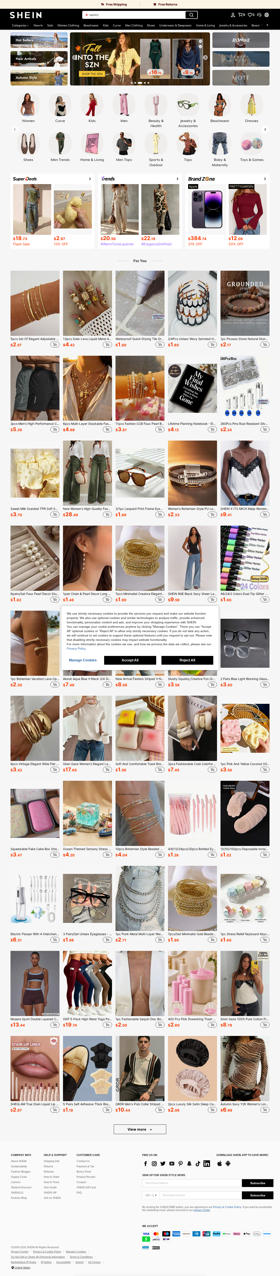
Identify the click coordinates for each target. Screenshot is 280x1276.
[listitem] (35, 310)
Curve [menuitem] (117, 25)
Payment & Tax (85, 1166)
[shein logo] (26, 15)
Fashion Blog (19, 1197)
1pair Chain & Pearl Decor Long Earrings (87, 594)
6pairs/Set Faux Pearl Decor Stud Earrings (35, 594)
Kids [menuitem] (105, 25)
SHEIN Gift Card (86, 1187)
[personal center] (233, 14)
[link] (70, 4)
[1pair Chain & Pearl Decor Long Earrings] (87, 558)
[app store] (220, 1165)
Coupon (81, 1182)
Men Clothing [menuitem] (134, 25)
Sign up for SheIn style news (163, 1175)
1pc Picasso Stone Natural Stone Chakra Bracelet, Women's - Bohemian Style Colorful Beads (245, 339)
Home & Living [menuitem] (205, 25)
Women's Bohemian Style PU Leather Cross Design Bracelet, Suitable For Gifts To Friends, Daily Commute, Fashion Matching (192, 509)
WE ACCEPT (150, 1226)
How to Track (51, 1182)
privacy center (202, 1210)
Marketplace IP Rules (23, 1262)
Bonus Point (84, 1171)
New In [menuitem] (38, 25)
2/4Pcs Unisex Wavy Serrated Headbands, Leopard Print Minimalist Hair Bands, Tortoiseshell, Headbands (192, 339)
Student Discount (21, 1187)
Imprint (79, 1262)
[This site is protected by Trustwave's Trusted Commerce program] (145, 1247)
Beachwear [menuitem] (91, 25)
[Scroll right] (267, 25)
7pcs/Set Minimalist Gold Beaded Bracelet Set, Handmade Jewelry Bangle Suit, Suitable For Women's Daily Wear (192, 934)
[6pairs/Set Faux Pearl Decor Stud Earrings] (35, 558)
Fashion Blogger (21, 1171)
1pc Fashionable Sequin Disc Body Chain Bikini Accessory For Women (140, 1019)
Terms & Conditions (81, 1257)
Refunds (49, 1171)
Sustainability (19, 1166)
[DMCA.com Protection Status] (156, 1247)
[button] (259, 14)
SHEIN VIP (50, 1192)
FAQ (79, 1192)
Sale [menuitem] (50, 25)
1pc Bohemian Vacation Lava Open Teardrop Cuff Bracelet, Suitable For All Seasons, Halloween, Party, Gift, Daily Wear (35, 679)
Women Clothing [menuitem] (68, 25)
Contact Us (83, 1161)
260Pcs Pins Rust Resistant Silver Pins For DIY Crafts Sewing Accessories (245, 423)
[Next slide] (205, 57)
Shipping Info (52, 1161)
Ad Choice (94, 1262)
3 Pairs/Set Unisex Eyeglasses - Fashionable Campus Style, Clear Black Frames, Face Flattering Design (87, 934)
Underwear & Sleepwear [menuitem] (175, 25)
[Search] (191, 14)
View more (137, 1129)
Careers (16, 1182)
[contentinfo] (207, 1236)
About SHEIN (19, 1161)
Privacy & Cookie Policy (227, 1207)
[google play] (228, 1165)
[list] (177, 1163)
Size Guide (50, 1187)
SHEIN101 (17, 1192)
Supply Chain (19, 1176)
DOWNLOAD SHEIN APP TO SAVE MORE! (242, 1155)
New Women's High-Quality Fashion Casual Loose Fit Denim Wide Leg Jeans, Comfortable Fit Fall (87, 509)
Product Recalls (86, 1176)
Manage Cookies (76, 1251)
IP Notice (46, 1262)
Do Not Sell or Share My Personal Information (38, 1257)
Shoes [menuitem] (151, 25)
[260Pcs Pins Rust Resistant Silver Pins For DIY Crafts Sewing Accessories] (245, 388)
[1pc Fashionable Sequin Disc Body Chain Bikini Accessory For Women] (140, 983)
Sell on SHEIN (52, 1197)
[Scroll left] (262, 25)
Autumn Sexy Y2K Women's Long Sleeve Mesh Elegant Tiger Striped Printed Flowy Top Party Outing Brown (245, 1104)
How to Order (52, 1176)
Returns (48, 1166)
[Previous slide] (74, 57)
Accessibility (63, 1262)
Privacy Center (19, 1251)
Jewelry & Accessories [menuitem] (233, 25)
